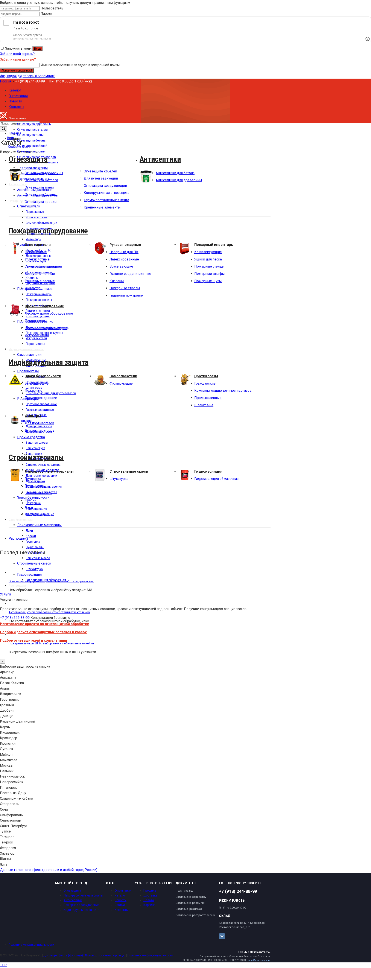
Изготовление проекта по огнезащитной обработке (44, 624)
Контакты (121, 910)
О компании (123, 890)
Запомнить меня (18, 48)
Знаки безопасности (43, 376)
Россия (6, 81)
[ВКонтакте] (222, 936)
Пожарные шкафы (209, 274)
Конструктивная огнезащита (106, 193)
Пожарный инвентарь (213, 244)
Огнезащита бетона (40, 194)
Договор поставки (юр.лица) (105, 955)
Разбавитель (35, 515)
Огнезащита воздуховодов (105, 186)
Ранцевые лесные (40, 281)
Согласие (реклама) (189, 908)
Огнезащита (28, 159)
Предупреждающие (41, 398)
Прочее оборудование (44, 306)
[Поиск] (3, 129)
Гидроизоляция (208, 471)
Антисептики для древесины (179, 180)
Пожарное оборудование (48, 230)
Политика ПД (184, 890)
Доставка (150, 895)
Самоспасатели (123, 376)
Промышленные (208, 398)
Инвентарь (33, 288)
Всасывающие (121, 266)
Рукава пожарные (125, 244)
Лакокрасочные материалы (49, 471)
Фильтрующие (121, 383)
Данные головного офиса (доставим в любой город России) (48, 870)
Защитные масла (38, 493)
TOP (3, 965)
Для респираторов (40, 430)
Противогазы (206, 376)
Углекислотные (37, 259)
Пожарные (33, 390)
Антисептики (160, 159)
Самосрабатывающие (42, 266)
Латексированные (124, 259)
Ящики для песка (208, 259)
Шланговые (203, 405)
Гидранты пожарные (126, 295)
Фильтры (33, 416)
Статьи (120, 905)
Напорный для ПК (123, 252)
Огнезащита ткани (39, 187)
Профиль (149, 890)
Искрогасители (37, 335)
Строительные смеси (128, 471)
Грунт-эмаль (35, 486)
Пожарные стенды (209, 266)
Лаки (29, 507)
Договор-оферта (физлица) (63, 955)
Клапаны (116, 281)
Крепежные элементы (102, 207)
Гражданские (205, 383)
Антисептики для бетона (175, 173)
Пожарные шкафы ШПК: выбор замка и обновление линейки (51, 643)
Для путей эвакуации (101, 178)
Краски (30, 500)
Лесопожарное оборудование (49, 313)
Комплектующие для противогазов (223, 390)
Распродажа (18, 538)
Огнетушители (38, 244)
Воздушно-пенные (40, 274)
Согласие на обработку (191, 896)
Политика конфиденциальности (31, 944)
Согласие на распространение (196, 915)
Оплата (148, 900)
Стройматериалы (36, 457)
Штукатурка (118, 479)
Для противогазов (39, 423)
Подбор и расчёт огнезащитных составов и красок (43, 632)
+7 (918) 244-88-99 (30, 81)
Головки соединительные (130, 274)
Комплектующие (208, 252)
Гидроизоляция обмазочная (216, 479)
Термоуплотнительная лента (106, 200)
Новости (120, 900)
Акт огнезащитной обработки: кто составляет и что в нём (49, 612)
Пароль (47, 14)
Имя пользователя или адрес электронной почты (80, 65)
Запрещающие (36, 383)
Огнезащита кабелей (100, 171)
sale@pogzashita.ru (259, 960)
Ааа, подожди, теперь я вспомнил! (27, 76)
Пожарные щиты (208, 281)
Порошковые (36, 252)
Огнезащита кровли (40, 202)
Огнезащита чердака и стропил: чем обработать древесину (51, 581)
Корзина (149, 905)
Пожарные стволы (124, 288)
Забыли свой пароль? (17, 54)
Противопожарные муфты (46, 328)
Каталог (120, 895)
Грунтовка (33, 479)
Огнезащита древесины (44, 173)
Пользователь (52, 8)
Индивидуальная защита (48, 362)
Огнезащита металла (41, 180)
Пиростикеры (36, 321)
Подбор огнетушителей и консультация (33, 640)
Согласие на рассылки (190, 902)
